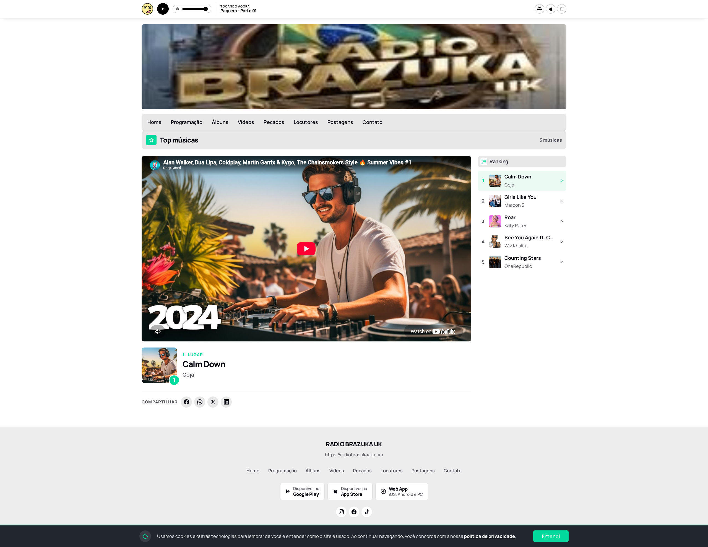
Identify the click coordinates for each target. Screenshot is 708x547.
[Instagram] (341, 512)
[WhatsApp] (199, 402)
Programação (186, 122)
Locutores (306, 122)
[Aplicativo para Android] (539, 9)
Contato (372, 122)
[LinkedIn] (226, 402)
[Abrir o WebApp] (561, 9)
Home (154, 122)
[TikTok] (366, 512)
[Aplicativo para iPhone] (550, 9)
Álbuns (220, 122)
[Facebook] (186, 402)
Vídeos (246, 122)
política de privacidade (489, 536)
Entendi (551, 536)
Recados (274, 122)
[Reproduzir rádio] (163, 9)
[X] (212, 402)
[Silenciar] (178, 9)
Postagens (340, 122)
